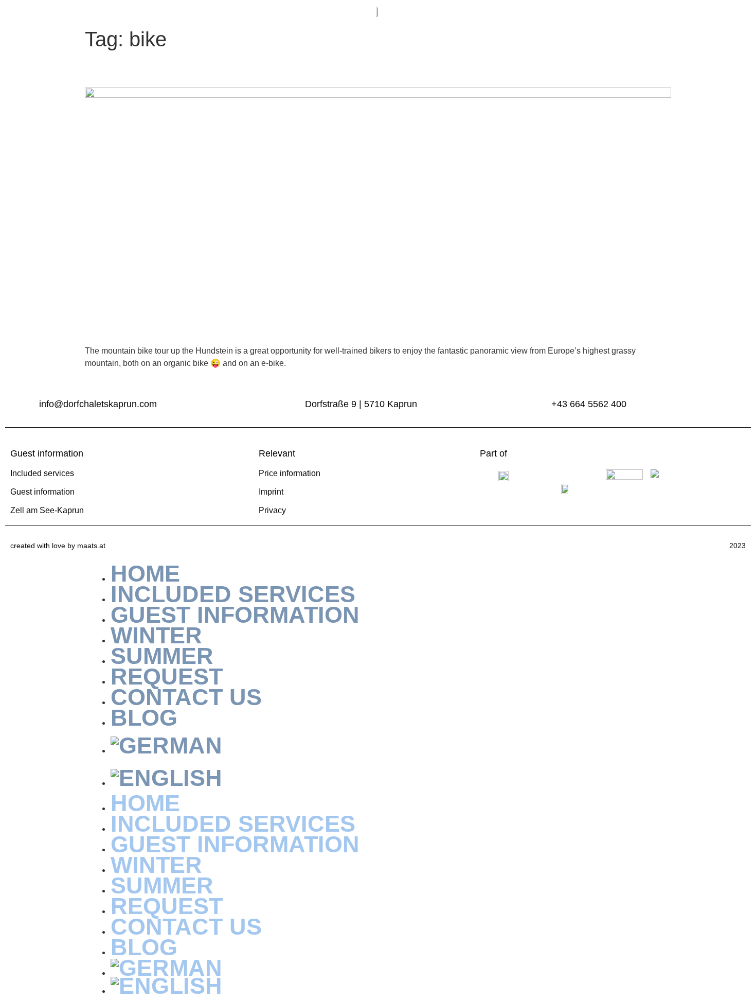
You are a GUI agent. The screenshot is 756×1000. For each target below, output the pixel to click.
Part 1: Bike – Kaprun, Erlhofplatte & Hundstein (257, 69)
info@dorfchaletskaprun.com (98, 404)
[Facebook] (730, 11)
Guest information (42, 491)
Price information (289, 473)
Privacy (272, 510)
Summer (162, 885)
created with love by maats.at (57, 545)
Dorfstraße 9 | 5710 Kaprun (361, 404)
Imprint (271, 491)
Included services (42, 473)
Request (167, 906)
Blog (144, 718)
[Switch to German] (388, 745)
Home (145, 803)
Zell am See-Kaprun (47, 510)
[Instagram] (708, 11)
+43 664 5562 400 (588, 404)
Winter (156, 865)
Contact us (186, 697)
